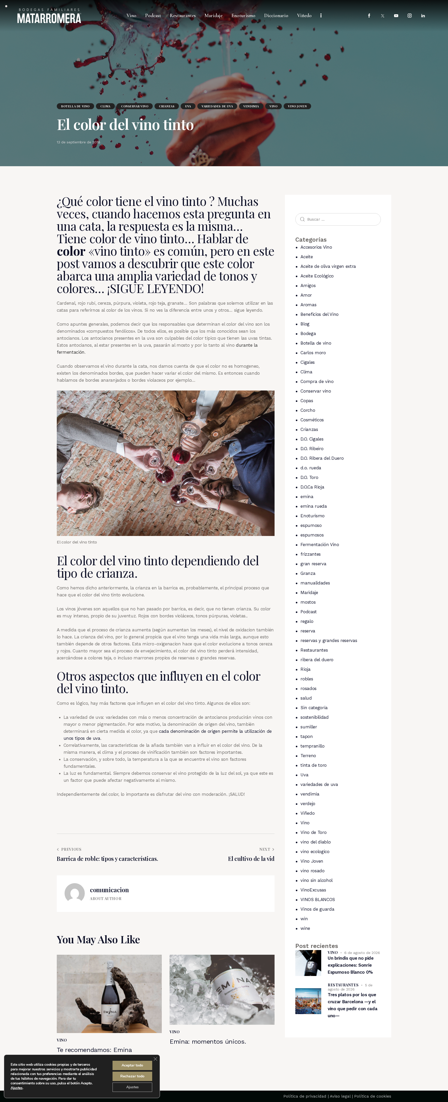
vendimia (251, 106)
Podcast (308, 611)
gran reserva (313, 563)
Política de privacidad (304, 1096)
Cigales (307, 362)
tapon (306, 736)
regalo (306, 621)
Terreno (308, 755)
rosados (308, 688)
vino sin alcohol (316, 880)
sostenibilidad (314, 717)
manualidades (315, 582)
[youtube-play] (396, 15)
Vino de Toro (313, 832)
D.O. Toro (309, 477)
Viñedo (307, 813)
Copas (306, 400)
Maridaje (309, 592)
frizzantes (310, 554)
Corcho (307, 410)
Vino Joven (297, 106)
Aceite (306, 256)
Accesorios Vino (316, 247)
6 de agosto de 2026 (362, 953)
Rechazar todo (132, 1076)
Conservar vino (134, 106)
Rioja (305, 669)
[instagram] (409, 15)
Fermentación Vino (319, 544)
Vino (273, 106)
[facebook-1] (369, 15)
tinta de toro (313, 765)
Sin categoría (314, 707)
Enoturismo (312, 515)
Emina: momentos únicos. (208, 1041)
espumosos (312, 535)
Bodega (308, 333)
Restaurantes (314, 650)
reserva (307, 630)
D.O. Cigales (311, 439)
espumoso (310, 525)
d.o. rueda (310, 467)
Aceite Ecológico (317, 275)
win (304, 918)
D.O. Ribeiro (311, 448)
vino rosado (312, 870)
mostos (308, 602)
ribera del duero (316, 659)
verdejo (307, 803)
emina (306, 496)
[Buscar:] (338, 219)
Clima (105, 106)
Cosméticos (312, 419)
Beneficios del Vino (319, 314)
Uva (188, 106)
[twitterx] (382, 15)
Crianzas (166, 106)
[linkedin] (423, 15)
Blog (305, 323)
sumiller (308, 726)
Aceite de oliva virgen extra (328, 266)
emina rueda (313, 506)
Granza (307, 573)
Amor (306, 295)
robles (306, 678)
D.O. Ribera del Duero (322, 458)
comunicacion (109, 889)
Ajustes (17, 1088)
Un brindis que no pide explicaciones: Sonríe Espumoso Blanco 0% (351, 965)
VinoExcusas (313, 889)
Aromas (308, 304)
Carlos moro (313, 352)
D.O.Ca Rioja (312, 487)
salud (306, 698)
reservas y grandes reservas (328, 640)
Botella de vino (75, 106)
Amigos (308, 285)
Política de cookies (372, 1096)
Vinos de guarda (317, 909)
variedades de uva (217, 106)
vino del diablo (315, 842)
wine (305, 928)
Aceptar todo (132, 1065)
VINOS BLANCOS (317, 899)
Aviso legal (340, 1096)
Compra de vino (316, 381)
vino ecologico (314, 851)
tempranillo (312, 746)
